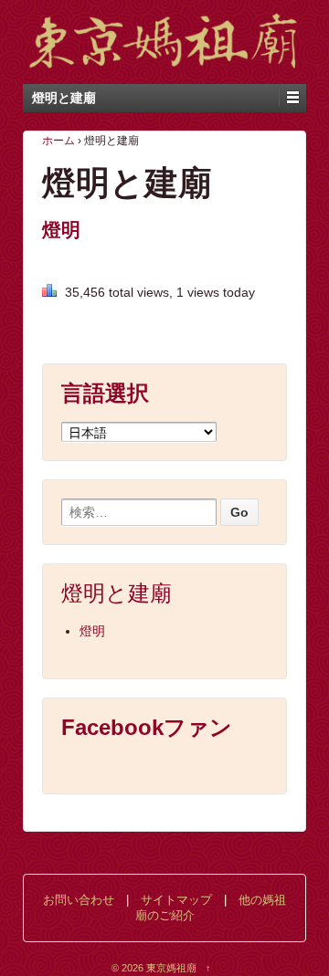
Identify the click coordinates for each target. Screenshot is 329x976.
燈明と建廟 (116, 592)
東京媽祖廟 (171, 967)
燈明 (61, 229)
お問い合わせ (78, 900)
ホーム (58, 140)
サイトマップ (176, 900)
